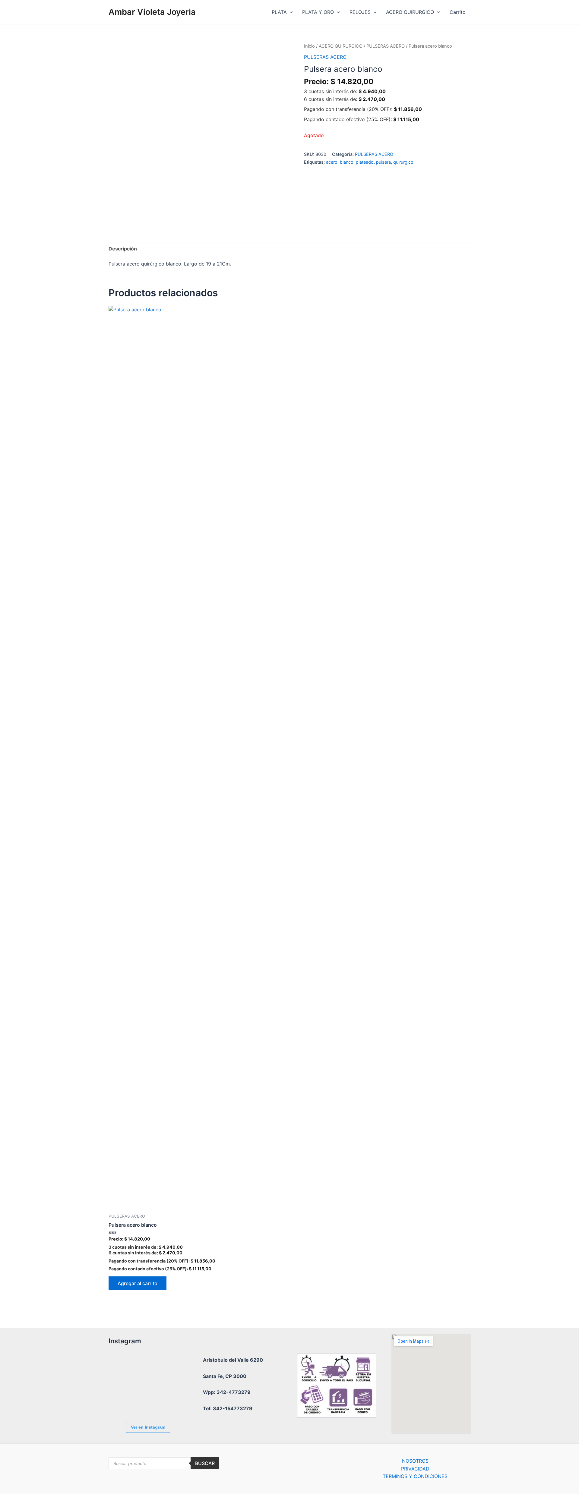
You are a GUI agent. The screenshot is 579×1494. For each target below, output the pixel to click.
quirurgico (403, 162)
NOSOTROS (415, 1461)
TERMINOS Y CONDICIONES (415, 1476)
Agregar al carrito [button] (137, 1283)
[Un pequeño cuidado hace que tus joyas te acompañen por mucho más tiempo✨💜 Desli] (125, 1400)
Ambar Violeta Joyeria (152, 12)
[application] (290, 12)
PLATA (279, 12)
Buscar (205, 1463)
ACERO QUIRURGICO (410, 12)
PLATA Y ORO (318, 12)
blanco (346, 162)
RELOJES (360, 12)
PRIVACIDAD (415, 1469)
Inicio (309, 46)
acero (331, 162)
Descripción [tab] (123, 249)
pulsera (383, 162)
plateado (365, 162)
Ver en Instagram (148, 1427)
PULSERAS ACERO (385, 46)
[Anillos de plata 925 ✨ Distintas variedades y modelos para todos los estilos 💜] (158, 1400)
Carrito (458, 12)
